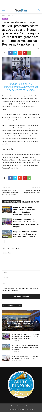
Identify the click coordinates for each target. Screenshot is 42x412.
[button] (39, 10)
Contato (28, 406)
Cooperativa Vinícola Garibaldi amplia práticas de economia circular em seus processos (25, 234)
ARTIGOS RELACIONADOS (11, 202)
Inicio (3, 15)
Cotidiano (10, 15)
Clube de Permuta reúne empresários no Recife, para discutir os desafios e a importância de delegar (20, 323)
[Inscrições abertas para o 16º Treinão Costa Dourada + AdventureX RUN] (6, 358)
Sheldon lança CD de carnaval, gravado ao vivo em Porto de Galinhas (10, 193)
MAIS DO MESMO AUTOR (30, 202)
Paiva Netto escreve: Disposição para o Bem (32, 192)
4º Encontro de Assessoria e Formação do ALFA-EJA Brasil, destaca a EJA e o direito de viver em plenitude (25, 336)
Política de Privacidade (17, 406)
